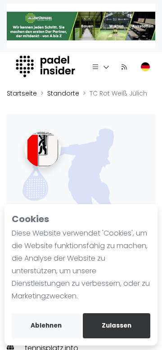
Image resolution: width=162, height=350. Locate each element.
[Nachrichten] (124, 66)
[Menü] (100, 66)
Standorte (63, 93)
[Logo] (46, 66)
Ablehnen (46, 325)
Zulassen (116, 325)
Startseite (22, 93)
